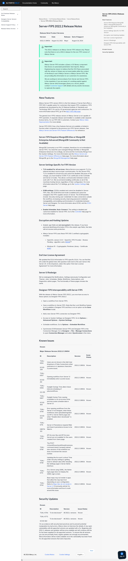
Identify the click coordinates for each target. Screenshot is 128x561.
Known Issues (107, 49)
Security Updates (108, 52)
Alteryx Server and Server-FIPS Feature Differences (57, 130)
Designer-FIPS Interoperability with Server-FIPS (114, 44)
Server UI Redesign (110, 40)
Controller (78, 212)
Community (44, 3)
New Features (107, 20)
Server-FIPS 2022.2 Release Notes (113, 15)
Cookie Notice (49, 554)
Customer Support (56, 86)
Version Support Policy (8, 25)
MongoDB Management (62, 158)
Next (91, 550)
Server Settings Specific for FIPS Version (114, 31)
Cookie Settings (64, 554)
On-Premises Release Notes (8, 14)
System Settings (80, 184)
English (80, 554)
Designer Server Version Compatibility (8, 20)
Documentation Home (29, 3)
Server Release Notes (73, 19)
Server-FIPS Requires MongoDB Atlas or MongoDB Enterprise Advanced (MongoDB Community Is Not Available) (115, 25)
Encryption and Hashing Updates (114, 35)
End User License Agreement (113, 38)
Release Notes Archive (8, 28)
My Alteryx (55, 3)
